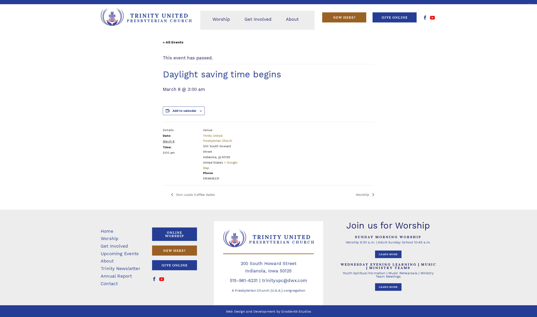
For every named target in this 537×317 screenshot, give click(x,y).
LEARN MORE (388, 254)
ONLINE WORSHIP (174, 234)
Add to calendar (184, 110)
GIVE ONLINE (395, 17)
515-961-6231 (244, 280)
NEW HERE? (174, 250)
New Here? (344, 17)
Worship (363, 195)
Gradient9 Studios (296, 311)
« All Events (173, 42)
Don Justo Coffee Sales (195, 195)
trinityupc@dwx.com (284, 280)
